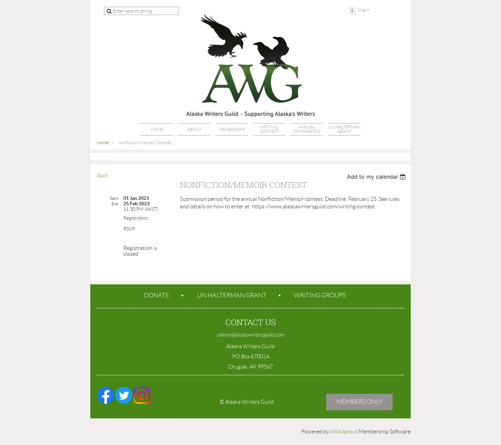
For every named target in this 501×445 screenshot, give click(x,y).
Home (103, 142)
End (114, 204)
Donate (156, 295)
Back (102, 176)
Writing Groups (320, 295)
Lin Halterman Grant (232, 295)
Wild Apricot (344, 432)
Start (114, 198)
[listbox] (377, 177)
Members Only (359, 401)
